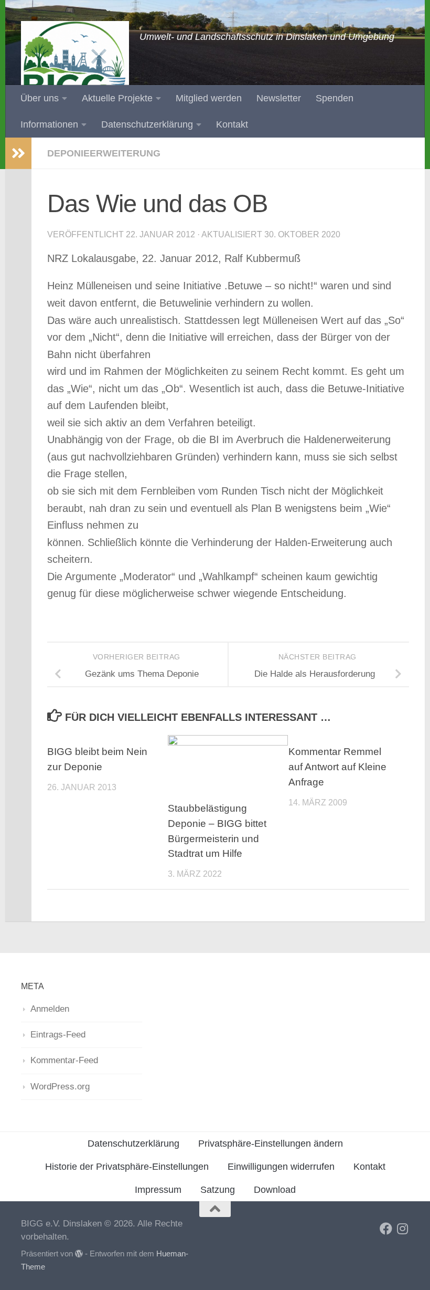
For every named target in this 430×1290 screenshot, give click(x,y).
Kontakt (232, 124)
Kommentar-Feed (64, 1060)
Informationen (49, 124)
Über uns (39, 98)
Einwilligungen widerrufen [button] (281, 1166)
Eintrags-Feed (57, 1035)
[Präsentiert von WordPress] (79, 1254)
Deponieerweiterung (103, 153)
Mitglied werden (209, 98)
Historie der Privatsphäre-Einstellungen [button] (127, 1166)
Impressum (158, 1189)
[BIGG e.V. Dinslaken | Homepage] (75, 73)
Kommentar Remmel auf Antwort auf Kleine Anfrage (337, 767)
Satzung (217, 1189)
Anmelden (49, 1009)
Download (275, 1189)
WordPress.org (60, 1087)
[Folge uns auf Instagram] (402, 1228)
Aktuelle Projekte (117, 98)
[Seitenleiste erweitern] (18, 153)
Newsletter (278, 98)
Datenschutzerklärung (147, 124)
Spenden (334, 98)
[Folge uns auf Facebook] (386, 1228)
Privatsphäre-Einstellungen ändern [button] (270, 1143)
